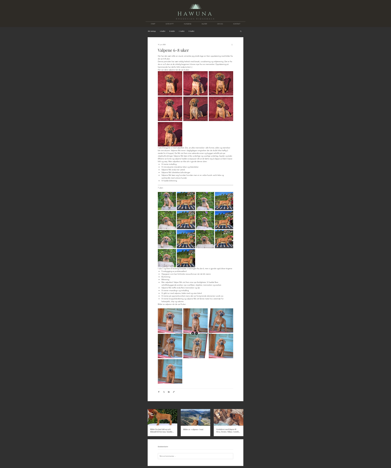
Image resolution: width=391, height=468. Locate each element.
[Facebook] (192, 333)
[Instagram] (196, 333)
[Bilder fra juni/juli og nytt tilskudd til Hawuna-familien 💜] (162, 417)
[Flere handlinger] (232, 44)
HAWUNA (195, 13)
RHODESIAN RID (189, 18)
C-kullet (182, 31)
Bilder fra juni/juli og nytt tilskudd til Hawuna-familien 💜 (162, 430)
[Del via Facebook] (159, 392)
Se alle (241, 405)
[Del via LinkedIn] (169, 392)
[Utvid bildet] (170, 83)
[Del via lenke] (174, 392)
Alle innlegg (152, 31)
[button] (241, 31)
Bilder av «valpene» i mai (193, 429)
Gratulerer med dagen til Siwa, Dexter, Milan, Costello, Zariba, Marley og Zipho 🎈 (228, 430)
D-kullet (191, 31)
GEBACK (208, 18)
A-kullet (162, 31)
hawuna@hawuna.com (182, 333)
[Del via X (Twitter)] (164, 392)
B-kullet (172, 31)
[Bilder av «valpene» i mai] (195, 417)
